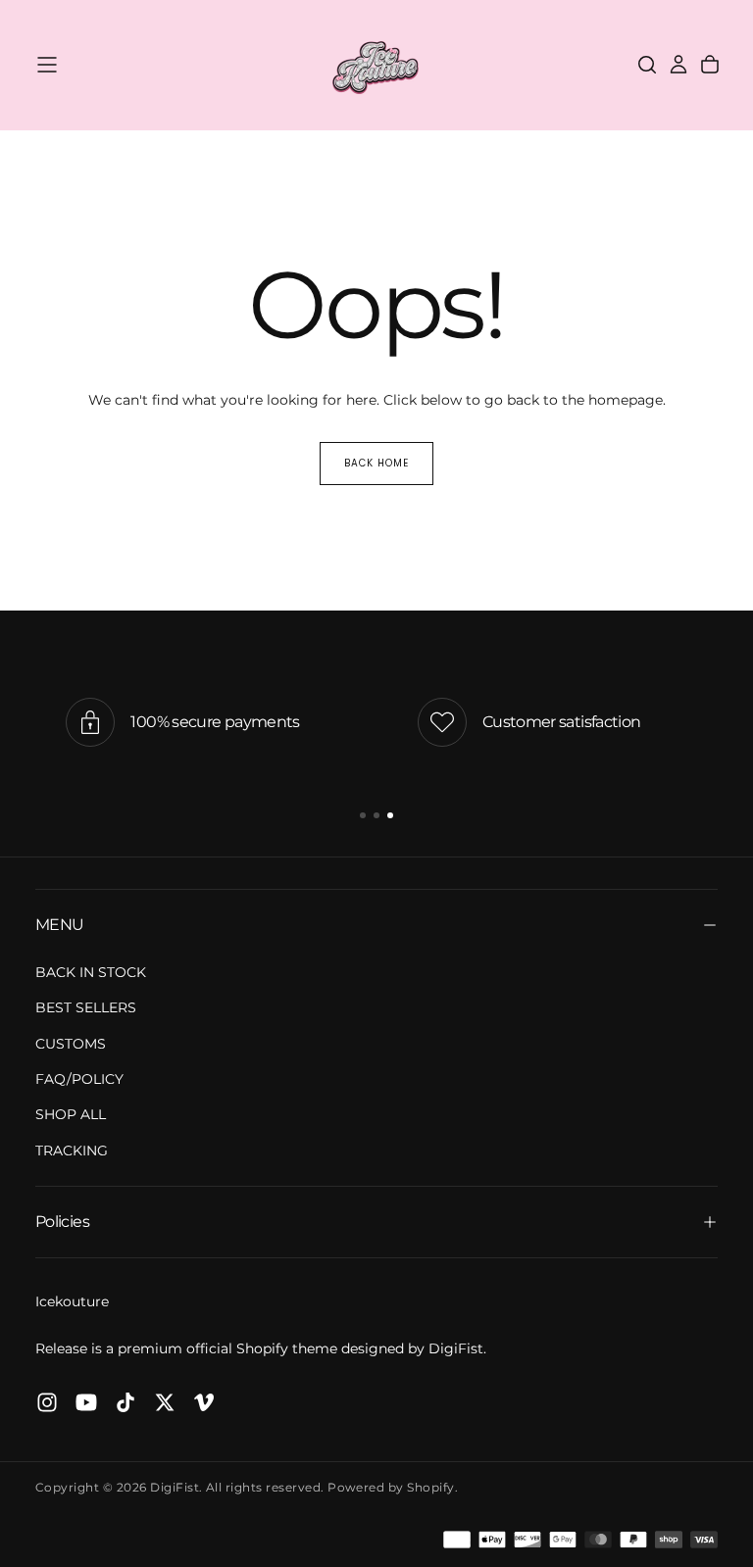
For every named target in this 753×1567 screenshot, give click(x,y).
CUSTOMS (70, 1044)
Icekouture (72, 1301)
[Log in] (678, 64)
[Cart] (710, 64)
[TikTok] (125, 1402)
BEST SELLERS (85, 1007)
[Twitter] (164, 1402)
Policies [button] (62, 1221)
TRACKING (71, 1150)
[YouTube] (86, 1402)
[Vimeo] (204, 1402)
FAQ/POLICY (79, 1079)
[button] (47, 64)
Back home (376, 463)
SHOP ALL (70, 1114)
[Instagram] (47, 1402)
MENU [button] (59, 924)
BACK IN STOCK (90, 972)
